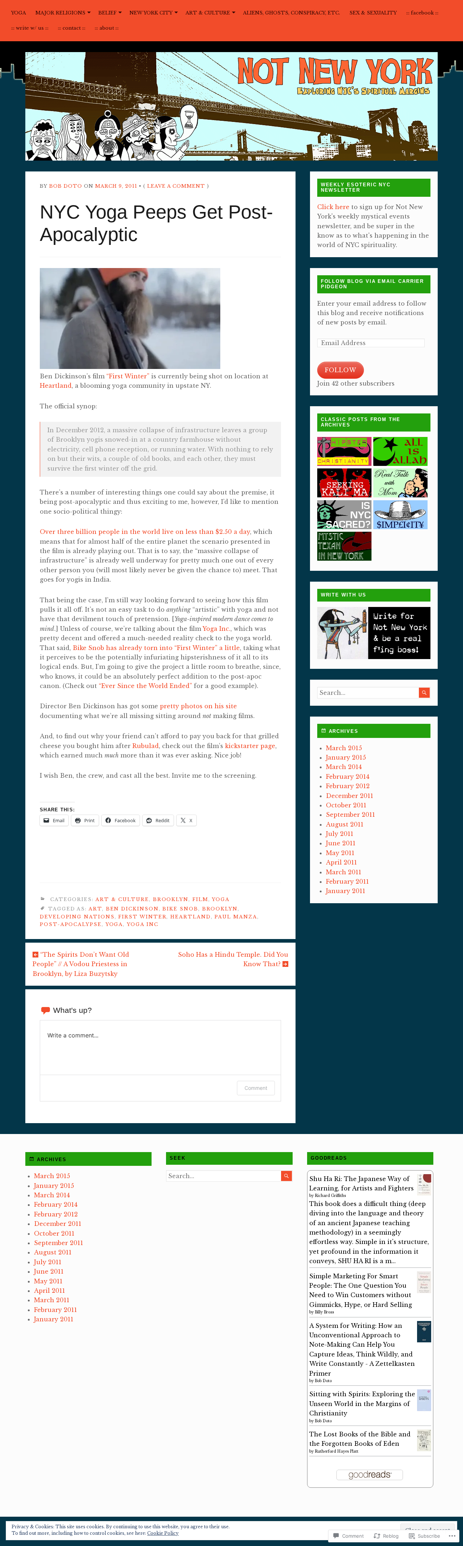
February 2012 (348, 786)
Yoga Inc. (216, 628)
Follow (340, 370)
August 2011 (345, 824)
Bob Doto (65, 186)
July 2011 (339, 833)
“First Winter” (127, 376)
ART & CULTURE (208, 13)
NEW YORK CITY (151, 13)
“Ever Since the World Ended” (145, 685)
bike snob (180, 909)
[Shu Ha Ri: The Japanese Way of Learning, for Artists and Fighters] (424, 1193)
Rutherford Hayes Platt (336, 1451)
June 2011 (341, 843)
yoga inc (142, 924)
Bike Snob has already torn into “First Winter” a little (156, 647)
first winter (142, 916)
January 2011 (345, 891)
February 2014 (347, 776)
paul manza (235, 916)
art (95, 909)
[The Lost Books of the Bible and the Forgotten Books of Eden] (424, 1449)
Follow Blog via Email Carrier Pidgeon (372, 284)
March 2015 (344, 748)
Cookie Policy (163, 1533)
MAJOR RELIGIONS (60, 13)
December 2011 (349, 795)
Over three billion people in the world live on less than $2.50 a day (145, 531)
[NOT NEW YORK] (231, 106)
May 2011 (340, 853)
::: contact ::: (71, 28)
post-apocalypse (71, 924)
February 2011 (347, 881)
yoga (114, 924)
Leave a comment (176, 186)
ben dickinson (132, 909)
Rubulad (145, 745)
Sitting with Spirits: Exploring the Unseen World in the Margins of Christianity (362, 1403)
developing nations (77, 916)
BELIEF (107, 13)
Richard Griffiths (330, 1195)
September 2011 (350, 814)
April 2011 (341, 862)
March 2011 (343, 872)
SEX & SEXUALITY (373, 13)
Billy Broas (324, 1312)
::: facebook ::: (422, 13)
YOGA (18, 13)
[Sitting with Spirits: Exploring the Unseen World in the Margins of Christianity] (424, 1410)
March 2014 (344, 766)
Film (200, 899)
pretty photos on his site (198, 706)
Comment (256, 1088)
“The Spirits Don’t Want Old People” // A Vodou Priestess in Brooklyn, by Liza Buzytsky (81, 964)
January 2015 (346, 757)
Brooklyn (170, 899)
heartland (190, 916)
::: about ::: (107, 28)
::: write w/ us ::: (29, 28)
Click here (333, 207)
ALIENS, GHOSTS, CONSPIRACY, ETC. (291, 13)
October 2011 (346, 805)
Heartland (56, 385)
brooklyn (220, 909)
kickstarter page (250, 745)
